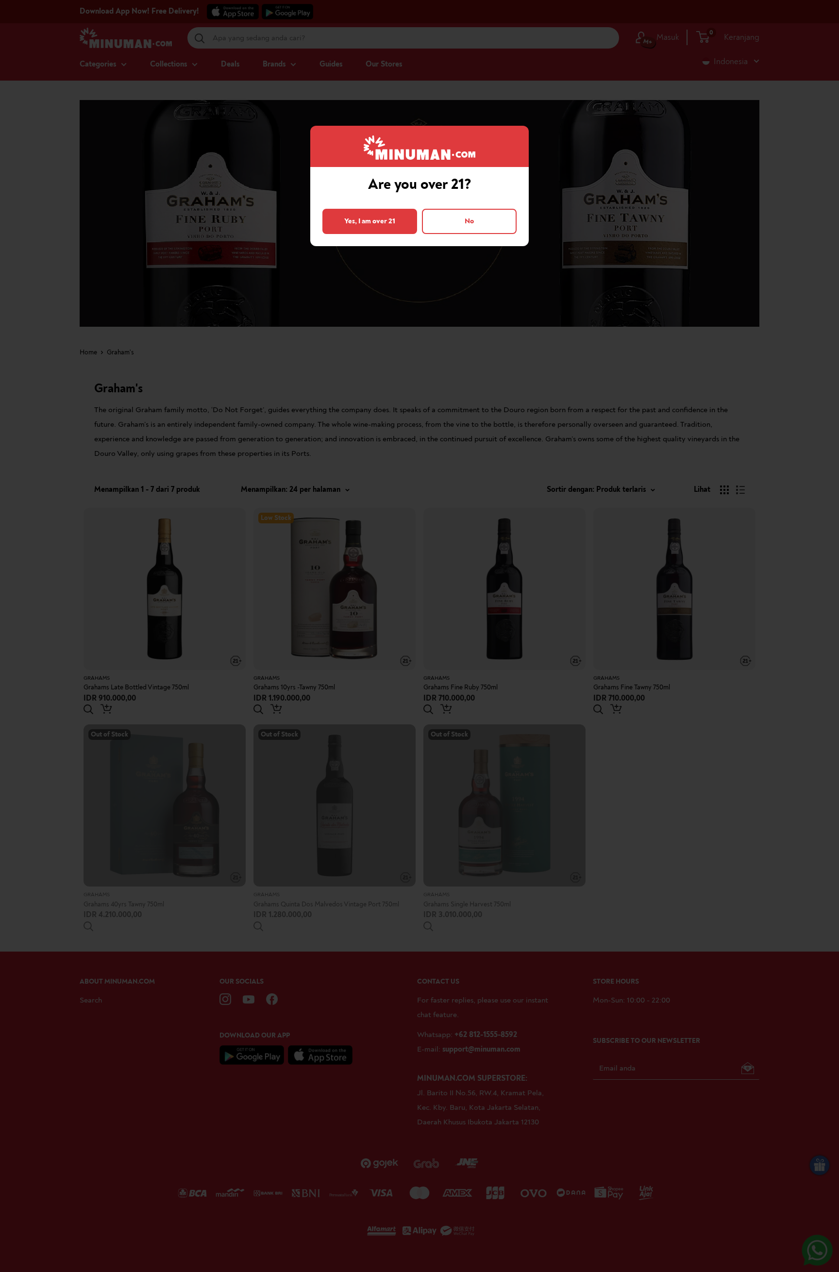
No (469, 221)
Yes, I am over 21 (369, 221)
